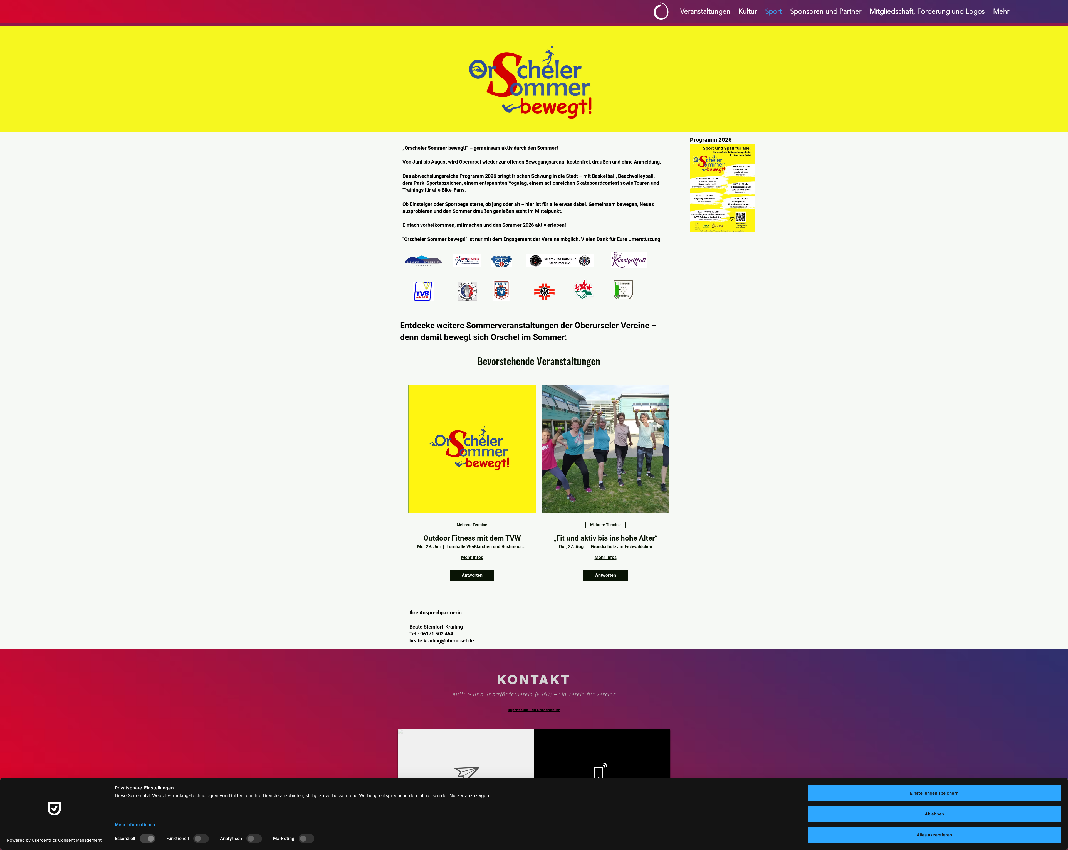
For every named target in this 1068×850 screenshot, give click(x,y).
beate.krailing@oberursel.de (441, 641)
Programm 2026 (711, 139)
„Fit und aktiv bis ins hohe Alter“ (605, 538)
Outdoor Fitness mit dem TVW (472, 538)
